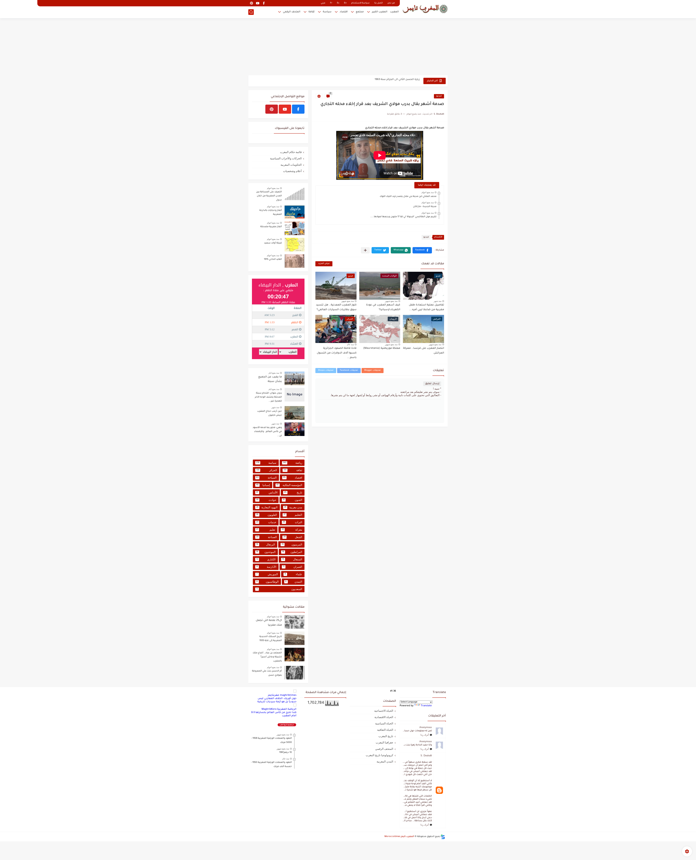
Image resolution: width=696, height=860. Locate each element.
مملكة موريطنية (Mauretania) (381, 348)
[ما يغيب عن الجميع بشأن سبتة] (294, 378)
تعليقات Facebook (349, 370)
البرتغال (265, 544)
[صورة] (294, 193)
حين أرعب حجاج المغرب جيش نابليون (269, 413)
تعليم (265, 529)
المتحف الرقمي (291, 12)
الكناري (266, 559)
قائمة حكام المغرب (291, 152)
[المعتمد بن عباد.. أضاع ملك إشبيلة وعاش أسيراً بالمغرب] (294, 654)
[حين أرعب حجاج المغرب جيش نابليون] (294, 413)
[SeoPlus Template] (443, 836)
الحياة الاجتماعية (383, 710)
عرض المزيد (324, 263)
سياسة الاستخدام (360, 3)
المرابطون (292, 551)
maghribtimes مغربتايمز (282, 695)
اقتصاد (344, 12)
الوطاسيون (267, 581)
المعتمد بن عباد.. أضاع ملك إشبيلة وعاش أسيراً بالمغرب (267, 657)
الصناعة (266, 537)
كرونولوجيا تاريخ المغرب (379, 755)
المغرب (394, 12)
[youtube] (257, 3)
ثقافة (311, 12)
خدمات (266, 522)
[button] (422, 250)
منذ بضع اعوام (428, 192)
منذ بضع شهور (391, 301)
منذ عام (350, 344)
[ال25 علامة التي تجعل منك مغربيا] (294, 622)
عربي (323, 3)
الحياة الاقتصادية (383, 717)
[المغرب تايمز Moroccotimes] (425, 8)
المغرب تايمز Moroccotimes (399, 836)
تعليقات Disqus (326, 370)
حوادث (266, 499)
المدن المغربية (385, 761)
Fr (331, 3)
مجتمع (360, 12)
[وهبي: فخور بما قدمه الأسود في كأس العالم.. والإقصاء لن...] (294, 429)
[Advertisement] (348, 47)
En (345, 3)
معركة (292, 529)
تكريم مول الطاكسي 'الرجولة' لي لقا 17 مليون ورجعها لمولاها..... (403, 217)
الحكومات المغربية (291, 164)
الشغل (292, 537)
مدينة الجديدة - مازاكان (424, 206)
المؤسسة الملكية (289, 485)
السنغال (292, 559)
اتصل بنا (378, 3)
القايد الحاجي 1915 (273, 259)
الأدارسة (266, 566)
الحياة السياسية (384, 723)
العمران (292, 566)
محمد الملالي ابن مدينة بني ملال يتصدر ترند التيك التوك (408, 196)
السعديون (279, 589)
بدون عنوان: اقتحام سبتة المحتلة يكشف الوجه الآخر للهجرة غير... (383, 80)
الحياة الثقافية (385, 729)
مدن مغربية (293, 507)
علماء (293, 574)
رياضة (292, 462)
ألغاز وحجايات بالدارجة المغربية (270, 212)
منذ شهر (437, 301)
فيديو (439, 96)
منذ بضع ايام (274, 373)
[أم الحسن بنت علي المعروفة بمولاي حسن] (294, 672)
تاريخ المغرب (385, 736)
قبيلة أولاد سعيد (273, 243)
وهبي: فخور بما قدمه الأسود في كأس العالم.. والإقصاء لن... (267, 431)
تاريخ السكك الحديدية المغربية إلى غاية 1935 (270, 638)
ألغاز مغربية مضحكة (271, 227)
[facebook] (264, 3)
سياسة (327, 12)
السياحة (266, 477)
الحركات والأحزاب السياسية (286, 158)
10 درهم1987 (285, 752)
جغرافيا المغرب (384, 742)
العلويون (266, 514)
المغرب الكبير (379, 12)
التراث (292, 522)
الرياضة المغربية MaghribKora (279, 709)
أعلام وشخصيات (292, 171)
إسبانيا (263, 485)
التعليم (292, 514)
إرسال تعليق (432, 383)
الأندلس (266, 492)
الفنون (292, 499)
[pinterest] (251, 3)
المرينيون (291, 544)
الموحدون (266, 551)
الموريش (267, 574)
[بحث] (251, 12)
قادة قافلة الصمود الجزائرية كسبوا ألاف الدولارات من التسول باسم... (337, 353)
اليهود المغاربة (266, 507)
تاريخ (293, 492)
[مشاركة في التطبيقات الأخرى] (365, 250)
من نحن (391, 3)
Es (338, 3)
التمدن (293, 581)
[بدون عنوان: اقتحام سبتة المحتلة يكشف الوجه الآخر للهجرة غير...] (294, 395)
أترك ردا (424, 734)
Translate (426, 705)
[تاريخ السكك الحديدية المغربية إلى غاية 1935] (294, 638)
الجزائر (266, 470)
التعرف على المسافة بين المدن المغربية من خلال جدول (269, 196)
